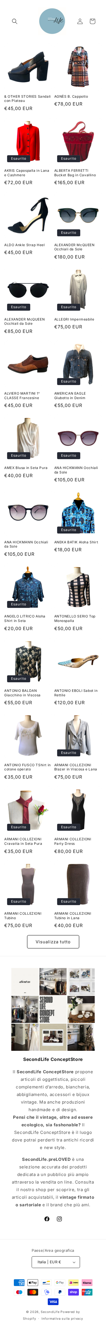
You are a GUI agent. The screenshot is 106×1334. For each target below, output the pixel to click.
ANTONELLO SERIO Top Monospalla (75, 618)
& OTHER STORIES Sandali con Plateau (27, 98)
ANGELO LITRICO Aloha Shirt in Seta (25, 618)
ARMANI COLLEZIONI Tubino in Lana (72, 915)
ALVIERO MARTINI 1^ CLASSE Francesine (22, 395)
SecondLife (50, 1312)
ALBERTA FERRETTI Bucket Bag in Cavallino (75, 172)
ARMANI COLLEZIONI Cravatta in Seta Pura (23, 841)
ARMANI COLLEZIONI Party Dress (72, 841)
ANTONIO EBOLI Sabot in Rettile (76, 692)
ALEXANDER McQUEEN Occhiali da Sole (74, 247)
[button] (14, 21)
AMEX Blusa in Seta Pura (26, 468)
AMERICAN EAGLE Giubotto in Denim (70, 395)
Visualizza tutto (53, 941)
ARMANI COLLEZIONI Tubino (22, 915)
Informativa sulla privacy (62, 1319)
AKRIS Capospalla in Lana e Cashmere (26, 172)
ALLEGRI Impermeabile (74, 319)
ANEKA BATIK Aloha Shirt (76, 542)
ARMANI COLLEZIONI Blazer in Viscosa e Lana (75, 767)
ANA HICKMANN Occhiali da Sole (76, 470)
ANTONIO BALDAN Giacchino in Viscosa (22, 692)
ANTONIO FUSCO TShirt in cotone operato (27, 767)
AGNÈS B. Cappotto (71, 96)
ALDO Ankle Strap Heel (24, 245)
